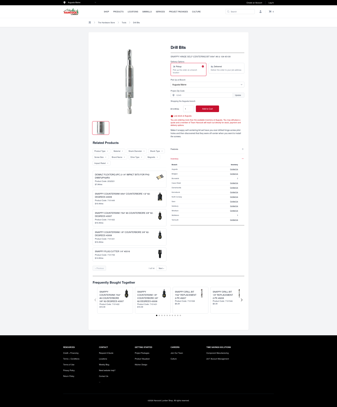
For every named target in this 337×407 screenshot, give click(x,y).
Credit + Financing (70, 353)
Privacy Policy (69, 370)
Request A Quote (106, 353)
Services (160, 11)
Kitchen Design (141, 364)
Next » (161, 268)
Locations (133, 11)
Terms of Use (68, 364)
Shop (106, 11)
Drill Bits (136, 22)
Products (118, 11)
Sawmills (147, 11)
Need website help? (107, 370)
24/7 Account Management (217, 358)
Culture (196, 11)
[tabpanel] (129, 82)
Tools (124, 22)
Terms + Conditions (71, 358)
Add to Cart (207, 108)
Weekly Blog (104, 364)
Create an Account (254, 2)
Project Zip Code (178, 90)
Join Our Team (177, 353)
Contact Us (234, 169)
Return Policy (68, 376)
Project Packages (178, 11)
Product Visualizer (142, 358)
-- (99, 382)
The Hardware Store (106, 22)
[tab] (101, 128)
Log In (271, 2)
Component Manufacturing (217, 353)
